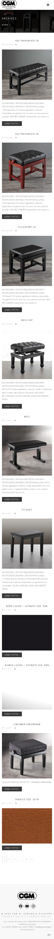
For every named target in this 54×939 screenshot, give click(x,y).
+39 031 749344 (11, 927)
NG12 (27, 416)
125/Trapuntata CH (27, 134)
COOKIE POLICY (40, 916)
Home (5, 25)
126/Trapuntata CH (27, 40)
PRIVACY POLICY (14, 916)
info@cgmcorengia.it (43, 927)
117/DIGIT (27, 509)
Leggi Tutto (11, 123)
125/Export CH (27, 227)
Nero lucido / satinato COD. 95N (27, 606)
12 (26, 859)
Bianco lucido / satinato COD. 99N (27, 665)
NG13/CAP (27, 320)
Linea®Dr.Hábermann (27, 724)
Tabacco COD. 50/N (27, 799)
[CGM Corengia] (9, 3)
